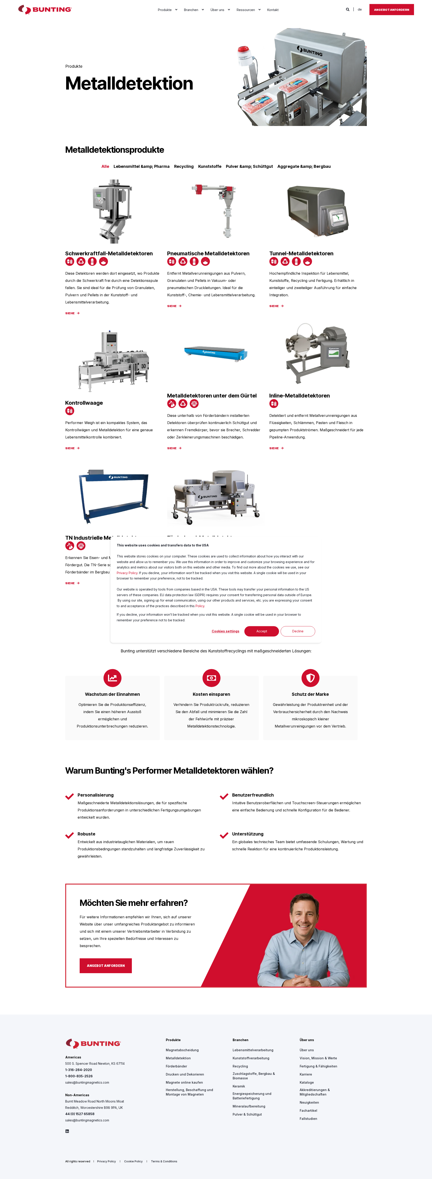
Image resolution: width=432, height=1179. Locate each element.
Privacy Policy (127, 573)
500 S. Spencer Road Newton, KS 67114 (95, 1063)
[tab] (107, 166)
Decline (298, 631)
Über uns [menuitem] (307, 1040)
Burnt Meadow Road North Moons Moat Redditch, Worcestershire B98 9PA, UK (94, 1104)
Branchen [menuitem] (240, 1040)
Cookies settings (225, 631)
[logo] (93, 1044)
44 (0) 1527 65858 (79, 1114)
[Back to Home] (45, 9)
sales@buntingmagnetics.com (87, 1082)
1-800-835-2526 (79, 1076)
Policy (200, 606)
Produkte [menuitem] (173, 1040)
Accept (261, 631)
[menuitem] (176, 9)
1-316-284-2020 (78, 1070)
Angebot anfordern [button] (391, 9)
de (360, 9)
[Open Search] (348, 9)
